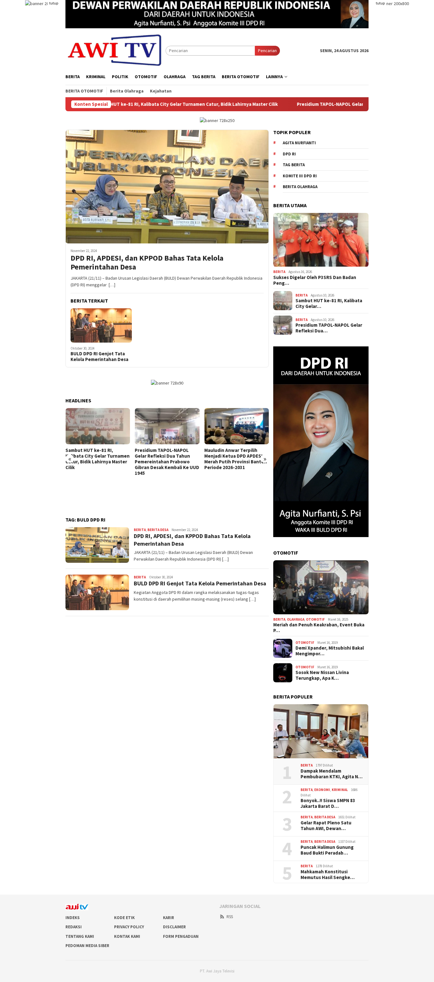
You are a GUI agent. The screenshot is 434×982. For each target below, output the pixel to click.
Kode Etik (124, 917)
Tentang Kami (79, 936)
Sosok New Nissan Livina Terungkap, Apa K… (322, 675)
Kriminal (340, 790)
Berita (140, 530)
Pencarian (267, 50)
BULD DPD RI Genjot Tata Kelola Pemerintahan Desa (99, 356)
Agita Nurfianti (299, 143)
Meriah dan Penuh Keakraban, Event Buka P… (318, 627)
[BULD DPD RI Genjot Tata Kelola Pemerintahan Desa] (101, 325)
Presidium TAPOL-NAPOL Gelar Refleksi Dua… (328, 328)
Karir (168, 917)
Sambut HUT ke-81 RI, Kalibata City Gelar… (328, 303)
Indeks (72, 917)
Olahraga (295, 619)
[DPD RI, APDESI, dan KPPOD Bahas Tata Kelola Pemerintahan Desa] (167, 186)
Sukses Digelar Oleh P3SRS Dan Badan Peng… (314, 280)
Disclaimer (174, 927)
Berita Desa (157, 530)
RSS (230, 916)
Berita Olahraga (300, 186)
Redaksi (73, 927)
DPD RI (289, 153)
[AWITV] (115, 50)
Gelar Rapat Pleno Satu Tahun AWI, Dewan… (326, 825)
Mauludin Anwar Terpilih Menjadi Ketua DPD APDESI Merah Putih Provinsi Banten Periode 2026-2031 (235, 458)
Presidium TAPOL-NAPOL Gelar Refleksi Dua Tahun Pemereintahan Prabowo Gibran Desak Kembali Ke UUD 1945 (167, 461)
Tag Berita (294, 164)
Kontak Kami (127, 936)
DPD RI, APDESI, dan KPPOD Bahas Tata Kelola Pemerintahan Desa (147, 263)
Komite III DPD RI (300, 175)
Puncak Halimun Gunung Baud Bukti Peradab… (327, 850)
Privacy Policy (129, 927)
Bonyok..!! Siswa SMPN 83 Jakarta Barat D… (328, 803)
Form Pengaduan (181, 936)
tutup (53, 3)
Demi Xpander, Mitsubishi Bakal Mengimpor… (329, 651)
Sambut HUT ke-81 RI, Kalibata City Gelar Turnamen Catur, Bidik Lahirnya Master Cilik (135, 104)
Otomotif (315, 619)
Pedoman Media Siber (87, 945)
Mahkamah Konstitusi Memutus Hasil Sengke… (328, 874)
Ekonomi (322, 790)
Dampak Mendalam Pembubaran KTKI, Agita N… (332, 773)
